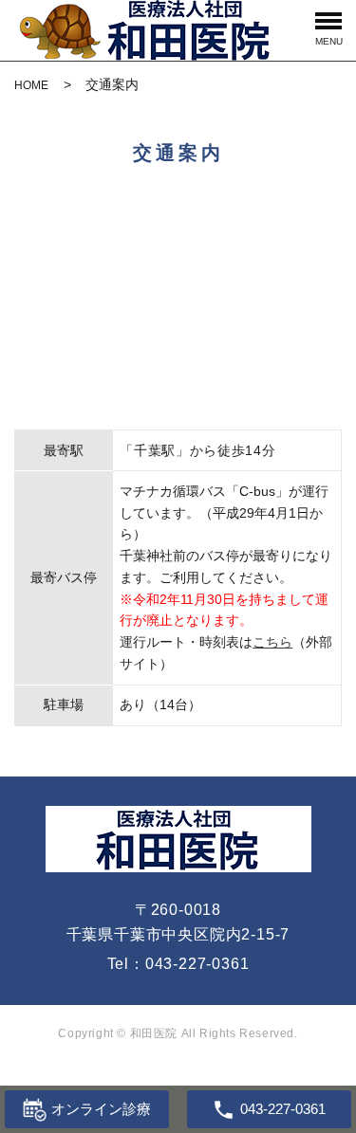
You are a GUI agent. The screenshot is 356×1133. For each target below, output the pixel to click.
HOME (31, 85)
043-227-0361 (197, 964)
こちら (272, 641)
